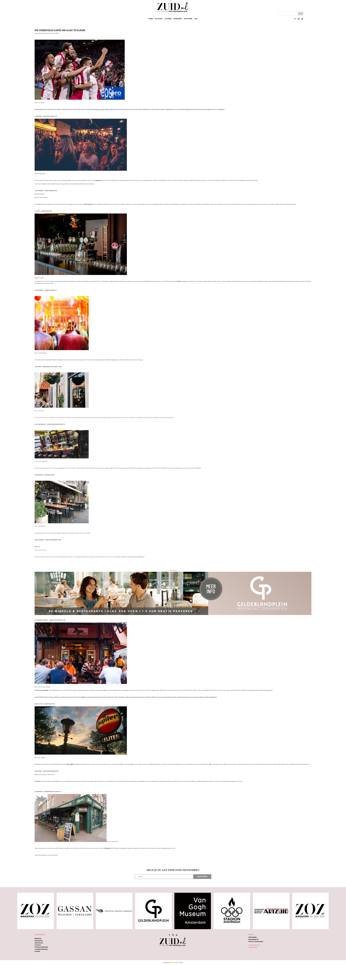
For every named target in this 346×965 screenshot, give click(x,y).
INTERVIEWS (178, 19)
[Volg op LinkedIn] (302, 18)
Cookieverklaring (41, 949)
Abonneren (39, 941)
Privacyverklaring (41, 947)
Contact (38, 945)
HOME (151, 19)
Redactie (38, 938)
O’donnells (106, 848)
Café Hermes (88, 204)
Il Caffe (178, 281)
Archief (37, 951)
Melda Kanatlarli (43, 33)
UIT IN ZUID (158, 19)
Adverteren (39, 943)
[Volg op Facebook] (295, 18)
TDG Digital (175, 962)
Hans (38, 781)
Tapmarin (98, 180)
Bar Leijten (70, 764)
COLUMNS (168, 19)
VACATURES (188, 19)
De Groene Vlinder (42, 690)
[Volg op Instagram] (298, 18)
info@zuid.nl (253, 947)
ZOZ (195, 19)
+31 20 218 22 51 (254, 945)
